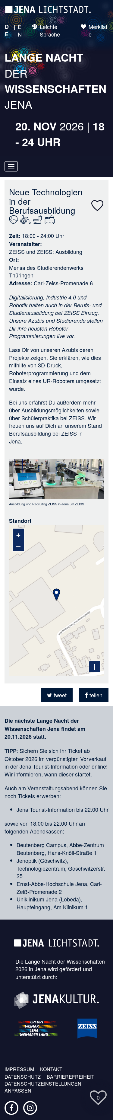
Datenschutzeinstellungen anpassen (43, 1087)
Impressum (19, 1069)
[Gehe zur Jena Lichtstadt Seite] (48, 9)
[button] (57, 695)
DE (7, 30)
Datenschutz (23, 1077)
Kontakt (51, 1069)
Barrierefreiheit (70, 1077)
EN (20, 30)
